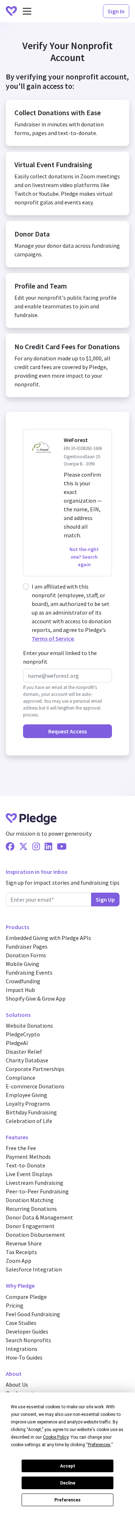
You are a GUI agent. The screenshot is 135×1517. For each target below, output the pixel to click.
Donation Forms (26, 955)
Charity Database (27, 1060)
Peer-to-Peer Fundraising (37, 1191)
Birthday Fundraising (31, 1112)
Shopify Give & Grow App (36, 998)
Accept (67, 1466)
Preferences (67, 1500)
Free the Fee (21, 1148)
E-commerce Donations (35, 1086)
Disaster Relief (24, 1051)
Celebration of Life (29, 1120)
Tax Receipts (21, 1252)
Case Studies (21, 1322)
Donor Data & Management (39, 1217)
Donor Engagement (30, 1226)
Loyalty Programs (28, 1103)
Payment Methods (28, 1156)
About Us (17, 1384)
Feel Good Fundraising (33, 1314)
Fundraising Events (29, 972)
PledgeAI (17, 1042)
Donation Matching (30, 1200)
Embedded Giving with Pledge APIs (48, 937)
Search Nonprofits (28, 1340)
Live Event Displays (29, 1174)
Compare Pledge (26, 1296)
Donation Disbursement (35, 1234)
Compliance (20, 1077)
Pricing (14, 1305)
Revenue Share (24, 1243)
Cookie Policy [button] (55, 1437)
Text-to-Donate (25, 1165)
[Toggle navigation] (27, 11)
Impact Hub (20, 989)
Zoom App (18, 1260)
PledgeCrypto (23, 1034)
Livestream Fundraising (34, 1182)
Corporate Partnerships (35, 1068)
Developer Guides (27, 1331)
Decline (67, 1483)
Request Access (67, 731)
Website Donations (29, 1025)
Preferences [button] (99, 1444)
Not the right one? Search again (84, 557)
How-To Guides (24, 1357)
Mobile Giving (22, 963)
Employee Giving (26, 1094)
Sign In (116, 11)
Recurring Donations (31, 1208)
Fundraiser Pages (27, 946)
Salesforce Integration (34, 1269)
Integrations (21, 1348)
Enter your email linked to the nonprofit (60, 657)
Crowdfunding (23, 981)
